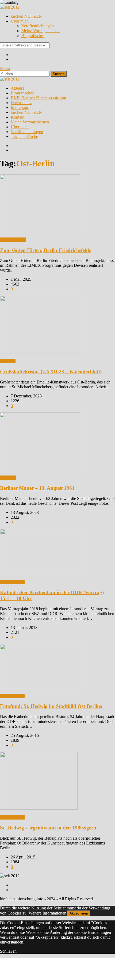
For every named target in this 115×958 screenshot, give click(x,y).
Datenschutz (21, 102)
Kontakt (17, 117)
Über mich (20, 21)
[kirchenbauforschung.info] (10, 7)
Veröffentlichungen (37, 26)
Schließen (8, 951)
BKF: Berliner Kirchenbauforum (38, 98)
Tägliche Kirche (24, 136)
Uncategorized (12, 582)
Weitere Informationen (47, 913)
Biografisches (32, 35)
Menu (5, 68)
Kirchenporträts (13, 239)
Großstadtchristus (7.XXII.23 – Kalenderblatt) (51, 371)
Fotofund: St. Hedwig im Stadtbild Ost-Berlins (51, 706)
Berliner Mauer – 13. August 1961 (37, 488)
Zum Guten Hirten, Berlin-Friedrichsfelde (45, 250)
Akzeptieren (79, 913)
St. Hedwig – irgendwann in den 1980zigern (48, 828)
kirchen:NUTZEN (26, 16)
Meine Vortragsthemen (40, 30)
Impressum (20, 107)
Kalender (8, 361)
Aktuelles (8, 478)
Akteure (17, 88)
